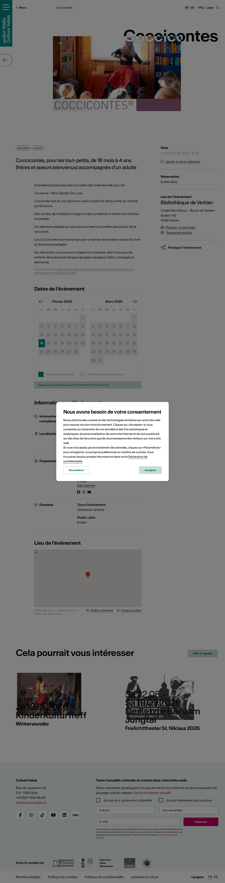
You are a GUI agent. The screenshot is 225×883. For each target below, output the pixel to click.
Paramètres (76, 470)
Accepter (150, 470)
